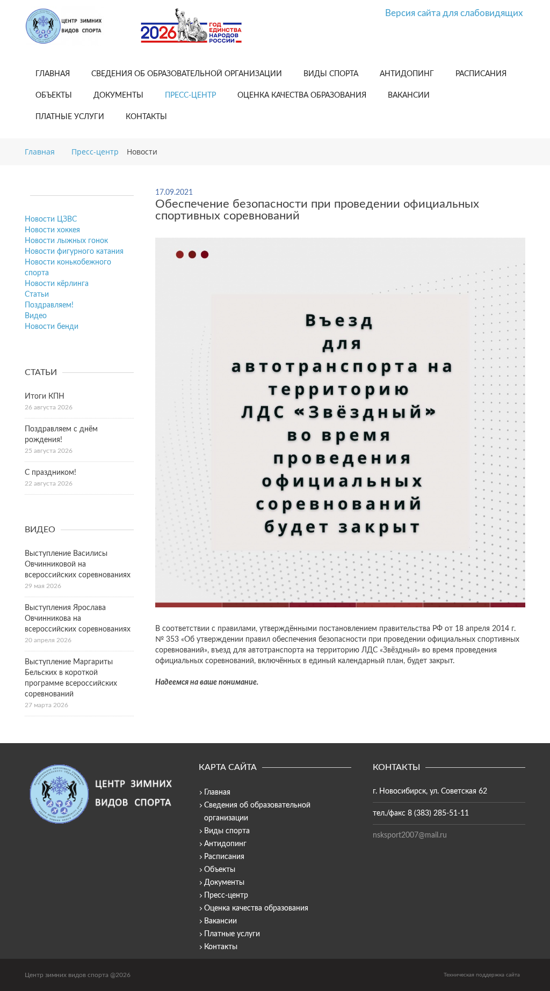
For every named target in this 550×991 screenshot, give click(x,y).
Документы (118, 95)
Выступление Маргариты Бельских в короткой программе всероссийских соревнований (71, 678)
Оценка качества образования (301, 95)
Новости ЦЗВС (51, 219)
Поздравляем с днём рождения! (61, 434)
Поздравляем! (49, 305)
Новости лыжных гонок (66, 241)
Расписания (480, 74)
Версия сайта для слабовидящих (454, 13)
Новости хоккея (52, 230)
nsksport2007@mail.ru (410, 835)
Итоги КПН (44, 396)
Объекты (53, 95)
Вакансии (409, 95)
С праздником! (50, 472)
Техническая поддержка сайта (482, 975)
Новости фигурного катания (74, 251)
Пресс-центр (190, 95)
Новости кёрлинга (57, 284)
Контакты (146, 117)
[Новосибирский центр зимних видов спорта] (78, 26)
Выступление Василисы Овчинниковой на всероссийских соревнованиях (78, 564)
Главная (52, 74)
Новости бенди (51, 327)
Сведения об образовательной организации (186, 74)
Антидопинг (407, 74)
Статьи (37, 294)
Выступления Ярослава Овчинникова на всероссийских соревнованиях (78, 618)
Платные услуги (69, 117)
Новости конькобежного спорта (68, 268)
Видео (36, 316)
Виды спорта (330, 74)
